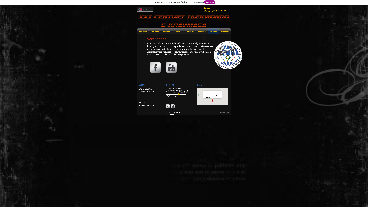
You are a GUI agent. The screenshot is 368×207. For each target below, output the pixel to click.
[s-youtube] (171, 67)
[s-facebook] (155, 67)
